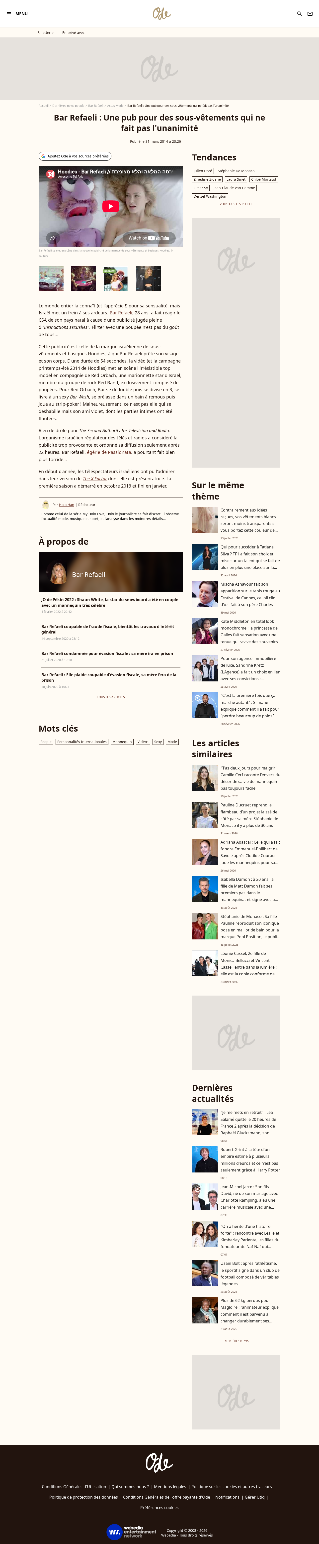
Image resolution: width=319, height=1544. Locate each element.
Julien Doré (203, 170)
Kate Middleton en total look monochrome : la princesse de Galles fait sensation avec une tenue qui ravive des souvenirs (249, 631)
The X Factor (95, 479)
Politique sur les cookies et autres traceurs (231, 1486)
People (46, 741)
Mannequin (122, 741)
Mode (172, 741)
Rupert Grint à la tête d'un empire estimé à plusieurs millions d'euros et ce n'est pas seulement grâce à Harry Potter (250, 1160)
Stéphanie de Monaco (236, 170)
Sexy (158, 741)
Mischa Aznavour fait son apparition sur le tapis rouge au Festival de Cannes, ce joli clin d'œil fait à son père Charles (250, 594)
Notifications (227, 1497)
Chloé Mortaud (263, 179)
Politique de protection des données (83, 1497)
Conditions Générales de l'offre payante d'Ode (166, 1497)
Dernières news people (68, 106)
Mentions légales (170, 1486)
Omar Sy (201, 187)
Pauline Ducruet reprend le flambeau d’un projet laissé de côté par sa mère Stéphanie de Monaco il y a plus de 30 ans (249, 815)
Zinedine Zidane (207, 179)
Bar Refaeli (95, 106)
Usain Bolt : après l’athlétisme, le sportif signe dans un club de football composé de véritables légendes (250, 1274)
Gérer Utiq (255, 1497)
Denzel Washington (210, 196)
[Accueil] (162, 14)
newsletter (310, 14)
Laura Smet (236, 179)
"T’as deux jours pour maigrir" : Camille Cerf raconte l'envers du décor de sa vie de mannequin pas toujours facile (250, 778)
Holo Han (66, 504)
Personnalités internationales (82, 741)
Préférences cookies (159, 1507)
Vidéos (143, 741)
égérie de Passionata (109, 452)
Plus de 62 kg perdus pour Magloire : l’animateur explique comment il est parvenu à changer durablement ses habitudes (250, 1314)
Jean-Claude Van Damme (234, 187)
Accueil (44, 106)
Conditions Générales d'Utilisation (74, 1486)
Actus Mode (115, 106)
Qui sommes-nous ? (130, 1486)
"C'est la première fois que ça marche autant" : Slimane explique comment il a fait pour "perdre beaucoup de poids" (250, 706)
